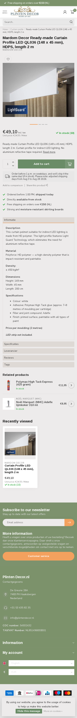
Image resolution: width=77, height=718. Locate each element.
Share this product (36, 185)
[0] (72, 11)
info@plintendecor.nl (22, 618)
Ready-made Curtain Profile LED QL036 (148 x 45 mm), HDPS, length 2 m (37, 31)
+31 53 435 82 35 (20, 607)
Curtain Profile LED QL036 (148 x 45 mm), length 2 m (19, 469)
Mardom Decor (12, 50)
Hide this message (29, 711)
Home (5, 29)
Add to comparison (13, 185)
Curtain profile (16, 29)
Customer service (38, 556)
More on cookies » (53, 711)
